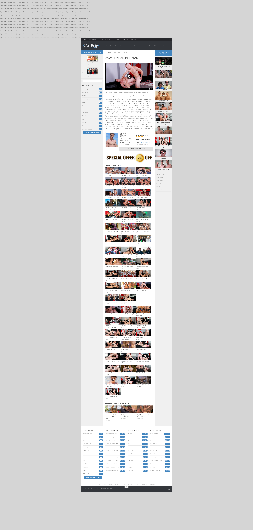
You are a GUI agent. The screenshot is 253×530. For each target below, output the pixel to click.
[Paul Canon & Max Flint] (128, 170)
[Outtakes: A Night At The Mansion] (163, 61)
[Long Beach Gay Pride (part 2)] (128, 226)
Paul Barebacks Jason (126, 207)
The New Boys (124, 373)
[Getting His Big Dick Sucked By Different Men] (129, 409)
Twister (163, 79)
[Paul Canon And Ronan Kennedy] (143, 344)
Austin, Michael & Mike (163, 169)
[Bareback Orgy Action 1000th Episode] (128, 332)
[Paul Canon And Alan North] (113, 309)
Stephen (163, 158)
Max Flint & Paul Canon (141, 175)
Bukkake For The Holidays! (127, 314)
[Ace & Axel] (163, 130)
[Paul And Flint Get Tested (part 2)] (143, 214)
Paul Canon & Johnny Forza (142, 185)
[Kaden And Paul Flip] (143, 285)
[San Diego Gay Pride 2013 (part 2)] (113, 297)
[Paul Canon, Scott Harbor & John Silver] (128, 181)
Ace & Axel (163, 135)
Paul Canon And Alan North (112, 314)
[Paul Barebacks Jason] (128, 202)
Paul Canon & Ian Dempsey (127, 243)
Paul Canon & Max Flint (126, 175)
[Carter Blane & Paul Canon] (113, 181)
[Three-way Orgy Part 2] (163, 95)
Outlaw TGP (160, 190)
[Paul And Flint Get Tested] (113, 226)
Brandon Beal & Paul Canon (112, 197)
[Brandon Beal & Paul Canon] (113, 192)
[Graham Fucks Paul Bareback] (143, 202)
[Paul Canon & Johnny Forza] (143, 181)
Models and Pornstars (110, 39)
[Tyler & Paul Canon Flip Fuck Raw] (113, 356)
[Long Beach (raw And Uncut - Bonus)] (143, 238)
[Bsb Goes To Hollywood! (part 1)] (143, 250)
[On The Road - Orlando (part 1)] (113, 250)
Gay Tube (119, 39)
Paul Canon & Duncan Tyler (127, 197)
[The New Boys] (128, 368)
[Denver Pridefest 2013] (128, 273)
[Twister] (163, 74)
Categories (125, 39)
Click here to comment (145, 142)
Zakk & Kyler (163, 89)
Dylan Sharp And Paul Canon (143, 373)
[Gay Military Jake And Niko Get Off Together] (145, 409)
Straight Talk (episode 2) (111, 219)
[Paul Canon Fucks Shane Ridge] (113, 285)
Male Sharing (160, 180)
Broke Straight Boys (117, 61)
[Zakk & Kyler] (163, 85)
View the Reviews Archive (92, 132)
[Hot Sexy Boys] (91, 46)
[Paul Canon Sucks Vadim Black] (113, 332)
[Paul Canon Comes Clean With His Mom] (113, 380)
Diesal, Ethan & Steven (163, 111)
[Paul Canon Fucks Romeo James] (143, 262)
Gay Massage (160, 186)
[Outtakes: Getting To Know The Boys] (143, 380)
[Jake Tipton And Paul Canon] (143, 356)
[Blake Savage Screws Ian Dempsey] (163, 117)
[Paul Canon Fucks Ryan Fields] (113, 391)
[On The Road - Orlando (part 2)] (113, 262)
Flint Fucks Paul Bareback (142, 197)
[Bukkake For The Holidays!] (128, 309)
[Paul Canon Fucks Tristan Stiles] (143, 332)
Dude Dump (160, 183)
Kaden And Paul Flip (141, 290)
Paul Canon (123, 165)
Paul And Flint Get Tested (111, 231)
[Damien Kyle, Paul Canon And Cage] (128, 297)
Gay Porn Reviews (92, 39)
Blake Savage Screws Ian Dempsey (163, 123)
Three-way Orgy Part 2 (163, 100)
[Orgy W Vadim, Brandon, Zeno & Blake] (163, 141)
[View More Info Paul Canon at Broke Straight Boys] (111, 139)
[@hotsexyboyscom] (100, 52)
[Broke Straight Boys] (129, 162)
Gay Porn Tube (118, 52)
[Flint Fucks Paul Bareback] (143, 192)
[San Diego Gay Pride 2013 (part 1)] (128, 285)
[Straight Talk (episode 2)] (113, 214)
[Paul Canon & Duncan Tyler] (128, 192)
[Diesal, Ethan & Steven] (163, 106)
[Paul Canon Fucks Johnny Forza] (128, 320)
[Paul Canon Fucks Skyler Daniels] (128, 380)
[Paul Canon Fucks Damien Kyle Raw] (128, 214)
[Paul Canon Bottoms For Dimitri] (113, 368)
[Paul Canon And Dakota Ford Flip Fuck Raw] (143, 320)
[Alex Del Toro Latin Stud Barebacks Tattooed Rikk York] (113, 409)
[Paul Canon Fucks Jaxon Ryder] (128, 356)
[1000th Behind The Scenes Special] (128, 344)
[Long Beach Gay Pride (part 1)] (143, 226)
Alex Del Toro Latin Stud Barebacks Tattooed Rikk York (111, 416)
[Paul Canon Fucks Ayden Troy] (113, 238)
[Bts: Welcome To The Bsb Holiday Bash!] (143, 309)
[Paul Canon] (113, 170)
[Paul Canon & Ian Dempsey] (128, 238)
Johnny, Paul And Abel (141, 278)
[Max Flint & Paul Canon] (143, 170)
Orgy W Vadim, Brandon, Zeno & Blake (163, 146)
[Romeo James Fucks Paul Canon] (128, 250)
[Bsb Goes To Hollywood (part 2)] (128, 262)
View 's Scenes (136, 150)
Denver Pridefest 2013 (126, 278)
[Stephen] (163, 153)
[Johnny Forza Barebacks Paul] (113, 273)
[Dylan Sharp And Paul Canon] (143, 368)
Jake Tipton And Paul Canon (142, 361)
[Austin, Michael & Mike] (163, 164)
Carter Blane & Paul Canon (111, 185)
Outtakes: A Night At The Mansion (163, 67)
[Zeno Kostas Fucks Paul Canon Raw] (113, 344)
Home (84, 39)
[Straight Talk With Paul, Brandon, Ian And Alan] (113, 320)
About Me (133, 39)
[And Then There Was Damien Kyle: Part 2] (113, 202)
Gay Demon (160, 177)
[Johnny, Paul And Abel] (143, 273)
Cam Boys (100, 39)
